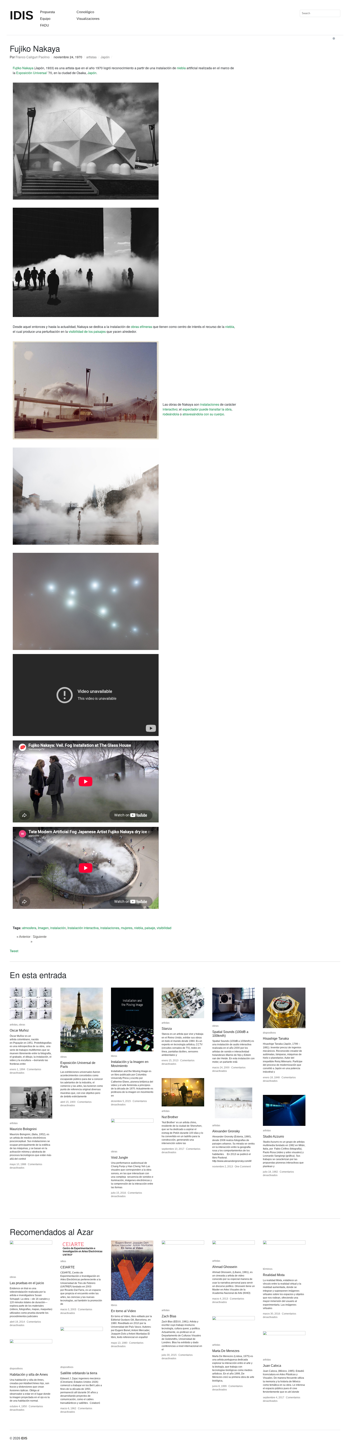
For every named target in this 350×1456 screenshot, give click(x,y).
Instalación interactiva (83, 927)
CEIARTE (67, 1267)
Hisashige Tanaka (276, 1038)
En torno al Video (123, 1311)
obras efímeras (141, 326)
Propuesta (47, 12)
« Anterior (23, 936)
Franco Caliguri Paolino (33, 57)
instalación (58, 927)
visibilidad (164, 927)
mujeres (126, 927)
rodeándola (171, 414)
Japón (105, 57)
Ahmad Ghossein (224, 1267)
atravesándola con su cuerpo (203, 414)
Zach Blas (169, 1316)
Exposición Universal (31, 72)
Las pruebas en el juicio (27, 1283)
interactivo (170, 409)
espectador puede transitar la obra (207, 409)
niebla (181, 68)
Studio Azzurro (273, 1136)
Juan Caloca (272, 1365)
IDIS (21, 15)
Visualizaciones (88, 18)
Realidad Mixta (274, 1275)
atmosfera (29, 927)
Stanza (167, 1028)
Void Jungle (119, 1157)
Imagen (43, 927)
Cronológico (85, 12)
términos (267, 1269)
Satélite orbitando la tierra (78, 1373)
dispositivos (269, 1033)
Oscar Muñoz (19, 1030)
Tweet (14, 951)
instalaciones (209, 404)
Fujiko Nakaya (23, 68)
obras (22, 1024)
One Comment (243, 1166)
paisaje (150, 927)
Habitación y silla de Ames (29, 1374)
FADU (44, 25)
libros (114, 1056)
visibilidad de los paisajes (88, 331)
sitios (63, 1261)
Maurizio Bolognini (23, 1129)
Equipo (45, 18)
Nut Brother (170, 1117)
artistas (91, 57)
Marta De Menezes (225, 1351)
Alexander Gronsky (226, 1131)
